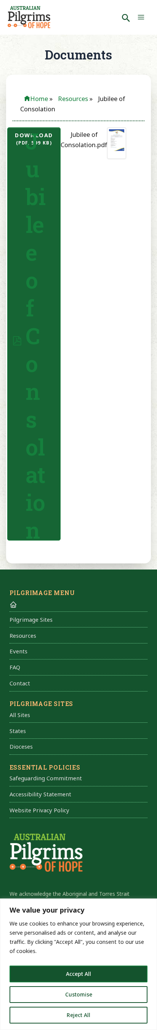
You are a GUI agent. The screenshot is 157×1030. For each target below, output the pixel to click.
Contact (20, 683)
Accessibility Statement (40, 794)
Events (18, 651)
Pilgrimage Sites (31, 619)
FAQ (15, 667)
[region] (78, 964)
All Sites (20, 715)
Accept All (78, 973)
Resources (23, 635)
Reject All (78, 1015)
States (18, 731)
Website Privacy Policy (39, 810)
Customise (78, 994)
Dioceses (21, 746)
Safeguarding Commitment (46, 778)
